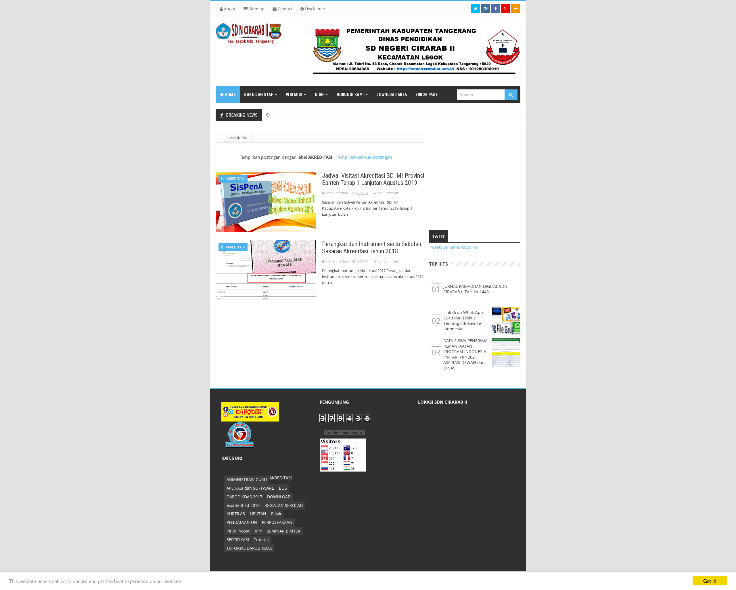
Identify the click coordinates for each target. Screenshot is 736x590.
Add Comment (387, 193)
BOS (283, 488)
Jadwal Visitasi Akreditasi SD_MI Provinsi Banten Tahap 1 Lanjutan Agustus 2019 (373, 179)
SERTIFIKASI (238, 539)
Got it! (709, 580)
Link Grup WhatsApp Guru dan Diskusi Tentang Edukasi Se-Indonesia (463, 321)
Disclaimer (314, 9)
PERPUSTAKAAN (277, 522)
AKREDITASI (234, 178)
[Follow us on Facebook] (495, 8)
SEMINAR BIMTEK (283, 531)
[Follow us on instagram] (485, 8)
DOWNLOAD (279, 496)
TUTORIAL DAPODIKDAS (249, 548)
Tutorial (261, 539)
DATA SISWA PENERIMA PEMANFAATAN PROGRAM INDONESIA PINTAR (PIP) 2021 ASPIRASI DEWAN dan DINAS (465, 354)
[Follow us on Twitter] (475, 8)
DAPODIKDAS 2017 (244, 496)
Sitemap (256, 9)
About (229, 9)
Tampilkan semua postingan (364, 157)
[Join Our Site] (515, 8)
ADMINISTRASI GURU (247, 479)
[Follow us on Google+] (505, 8)
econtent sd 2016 (243, 505)
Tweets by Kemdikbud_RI (453, 247)
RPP (258, 531)
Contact (284, 9)
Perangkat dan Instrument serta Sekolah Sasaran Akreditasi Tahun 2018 (371, 247)
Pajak (276, 513)
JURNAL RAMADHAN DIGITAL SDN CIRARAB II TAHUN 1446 (475, 288)
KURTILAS (236, 513)
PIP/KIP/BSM (238, 531)
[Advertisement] (474, 173)
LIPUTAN (258, 513)
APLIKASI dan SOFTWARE (250, 488)
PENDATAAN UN (242, 522)
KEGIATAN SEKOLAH (283, 505)
